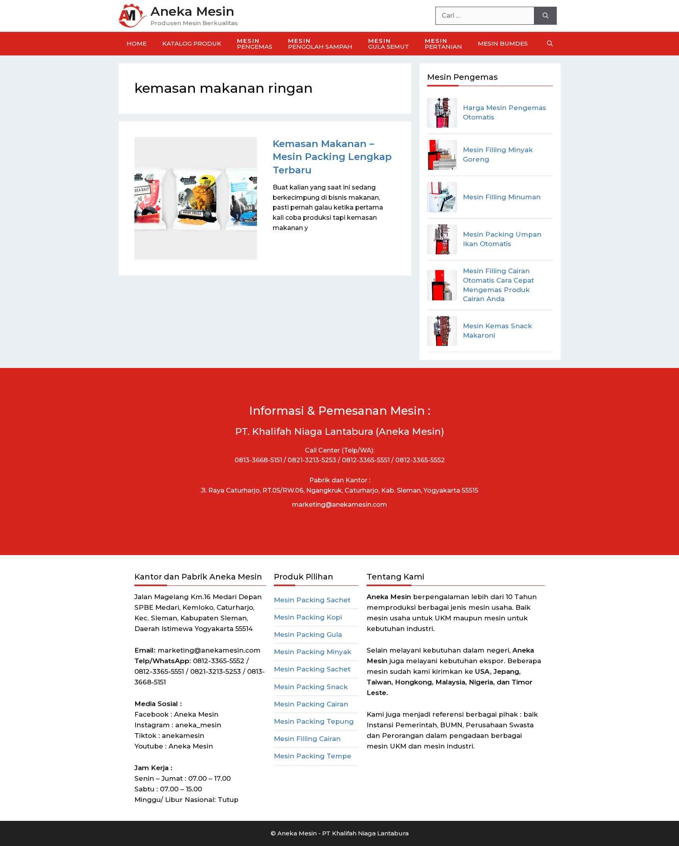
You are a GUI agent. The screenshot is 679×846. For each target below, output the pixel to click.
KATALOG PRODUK (191, 43)
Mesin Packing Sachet (312, 600)
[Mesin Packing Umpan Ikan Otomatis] (442, 239)
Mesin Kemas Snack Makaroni (497, 330)
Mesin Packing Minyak (312, 652)
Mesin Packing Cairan (311, 704)
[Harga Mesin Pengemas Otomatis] (442, 113)
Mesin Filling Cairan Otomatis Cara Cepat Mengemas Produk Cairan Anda (498, 285)
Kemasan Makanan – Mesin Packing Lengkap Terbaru (332, 157)
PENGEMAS (254, 43)
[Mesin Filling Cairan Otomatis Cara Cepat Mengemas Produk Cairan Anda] (442, 285)
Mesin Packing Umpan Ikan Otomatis (502, 239)
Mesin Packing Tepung (314, 721)
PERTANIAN (443, 43)
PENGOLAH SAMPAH (320, 43)
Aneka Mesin (192, 11)
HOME (137, 43)
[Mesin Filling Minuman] (442, 197)
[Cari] (545, 16)
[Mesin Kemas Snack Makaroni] (442, 331)
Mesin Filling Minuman (502, 197)
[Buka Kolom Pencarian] (550, 43)
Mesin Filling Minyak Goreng (498, 154)
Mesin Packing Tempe (312, 756)
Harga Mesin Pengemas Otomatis (504, 112)
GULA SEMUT (388, 43)
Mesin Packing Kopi (308, 617)
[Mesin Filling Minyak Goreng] (442, 155)
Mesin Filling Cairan (307, 739)
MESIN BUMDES (503, 43)
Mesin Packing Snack (311, 687)
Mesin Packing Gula (308, 634)
